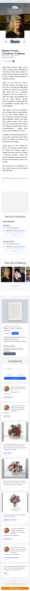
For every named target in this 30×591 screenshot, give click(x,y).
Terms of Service (19, 584)
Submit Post (15, 378)
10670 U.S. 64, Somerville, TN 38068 (14, 232)
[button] (15, 432)
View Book (7, 333)
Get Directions (15, 235)
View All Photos (15, 286)
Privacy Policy (11, 584)
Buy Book (15, 333)
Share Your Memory (9, 353)
